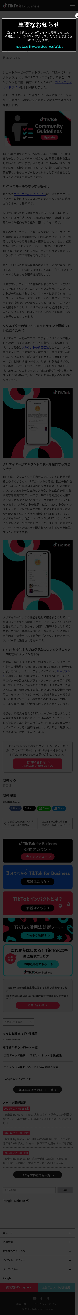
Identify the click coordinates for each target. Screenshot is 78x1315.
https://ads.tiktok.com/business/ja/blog (39, 46)
